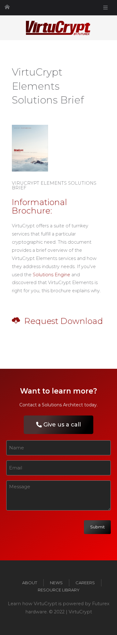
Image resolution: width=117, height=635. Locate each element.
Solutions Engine (51, 275)
